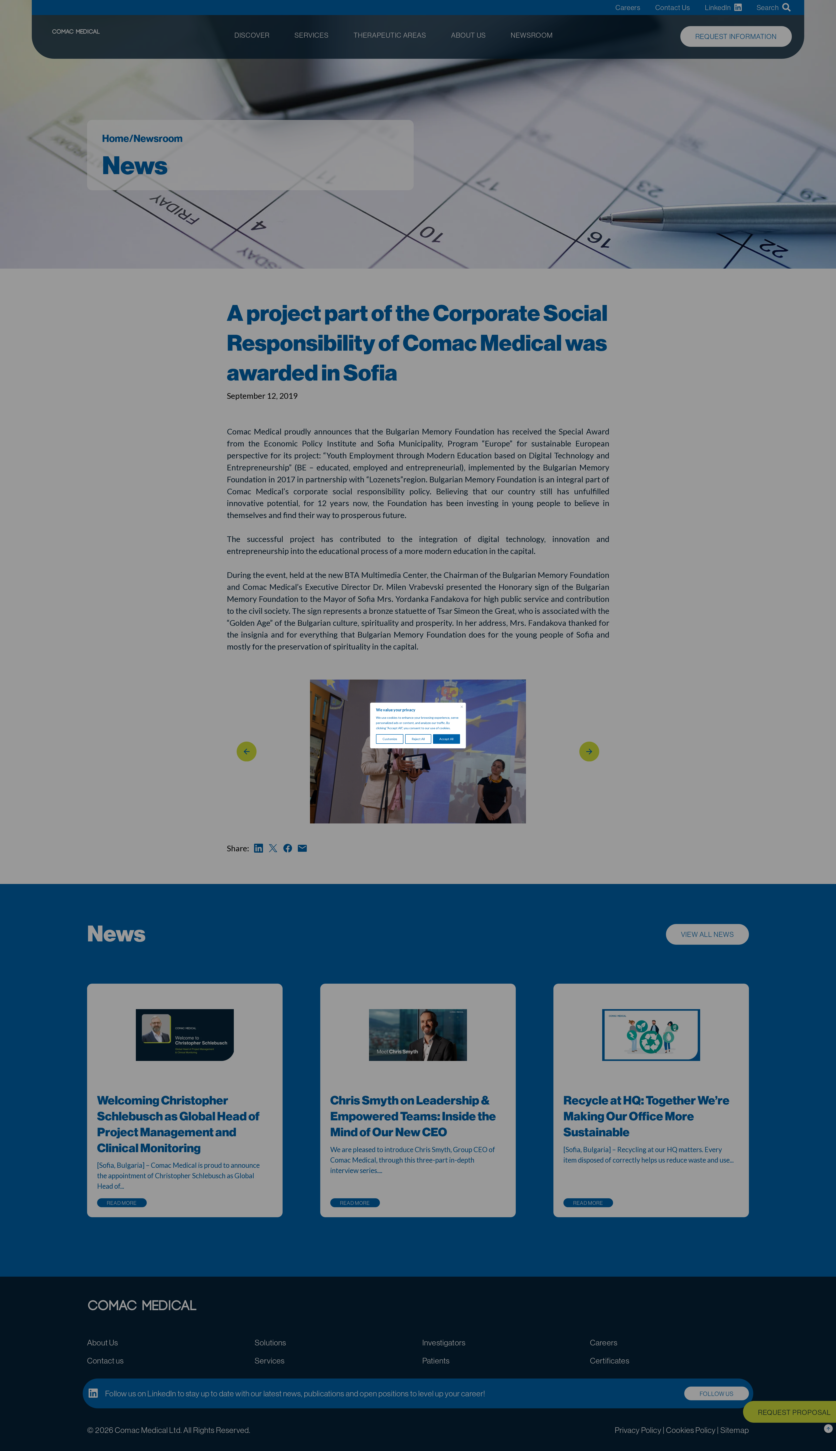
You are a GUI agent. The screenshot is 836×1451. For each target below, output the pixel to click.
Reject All (418, 739)
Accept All (446, 739)
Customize (390, 739)
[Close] (462, 707)
